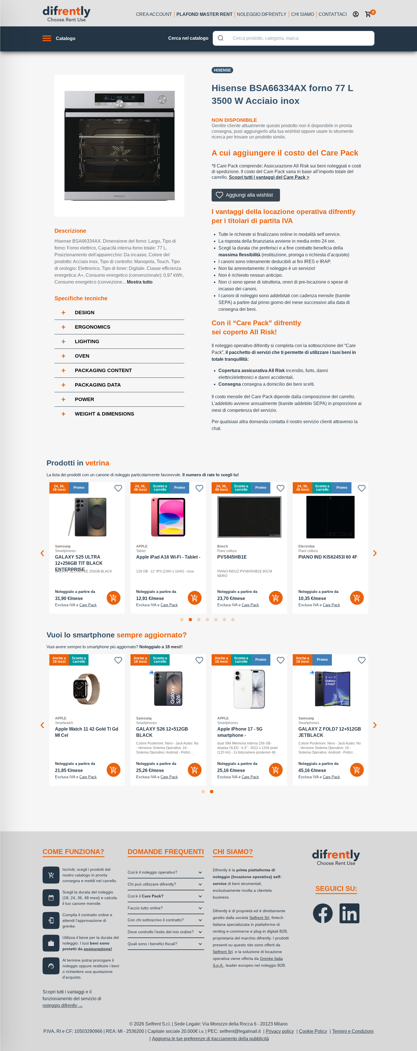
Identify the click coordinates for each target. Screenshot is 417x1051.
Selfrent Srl (259, 917)
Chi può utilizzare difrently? (152, 884)
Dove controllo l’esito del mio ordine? (161, 932)
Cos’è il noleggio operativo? (152, 872)
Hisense (222, 70)
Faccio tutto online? (145, 908)
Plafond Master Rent (204, 14)
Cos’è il (146, 896)
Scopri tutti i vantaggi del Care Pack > (269, 177)
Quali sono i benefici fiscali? (152, 943)
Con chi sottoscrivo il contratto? (156, 920)
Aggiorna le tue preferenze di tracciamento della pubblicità (210, 1038)
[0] (368, 14)
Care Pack (88, 605)
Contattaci (333, 14)
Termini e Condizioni (353, 1031)
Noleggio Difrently (261, 14)
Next (375, 548)
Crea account (154, 14)
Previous (42, 548)
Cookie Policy (313, 1031)
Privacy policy (280, 1031)
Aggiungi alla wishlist (249, 195)
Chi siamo (302, 14)
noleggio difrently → (63, 1005)
